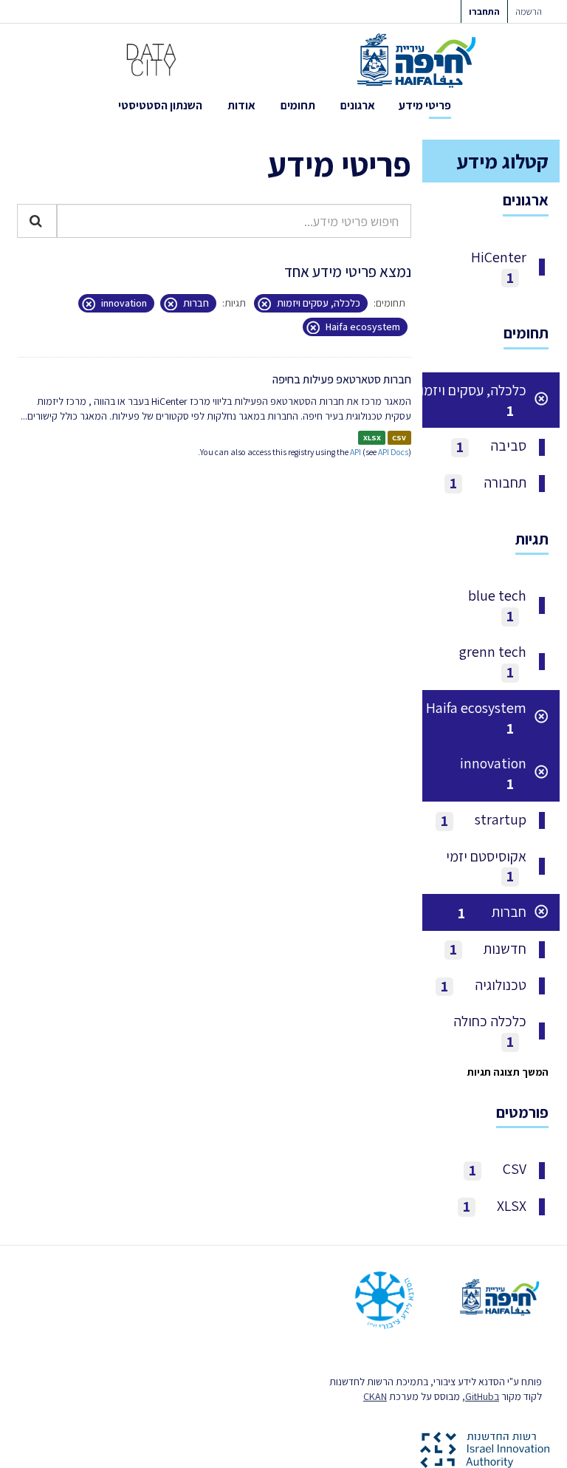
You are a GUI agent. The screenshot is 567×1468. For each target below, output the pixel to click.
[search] (37, 221)
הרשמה (528, 11)
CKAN (375, 1396)
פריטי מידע (425, 105)
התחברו (484, 11)
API (355, 451)
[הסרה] (268, 303)
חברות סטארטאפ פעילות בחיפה (341, 379)
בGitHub (482, 1396)
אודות (241, 105)
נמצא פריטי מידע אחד (347, 271)
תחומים (298, 105)
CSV (399, 437)
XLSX (372, 437)
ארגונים (357, 105)
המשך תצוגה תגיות (508, 1072)
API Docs (393, 451)
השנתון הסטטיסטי (160, 105)
